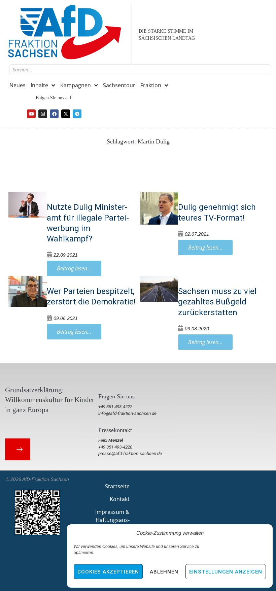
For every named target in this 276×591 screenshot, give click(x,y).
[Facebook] (54, 113)
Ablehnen (164, 572)
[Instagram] (42, 113)
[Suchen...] (140, 69)
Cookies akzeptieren (108, 572)
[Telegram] (77, 113)
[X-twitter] (65, 113)
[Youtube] (31, 113)
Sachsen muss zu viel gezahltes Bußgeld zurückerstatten (217, 302)
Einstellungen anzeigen (225, 572)
